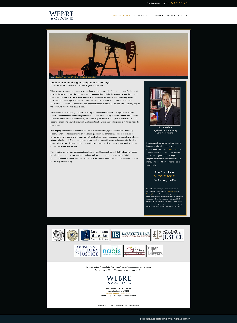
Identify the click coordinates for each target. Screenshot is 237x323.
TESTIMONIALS (140, 16)
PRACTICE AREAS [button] (120, 16)
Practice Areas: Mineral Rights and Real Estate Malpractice (76, 77)
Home (52, 77)
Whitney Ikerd (151, 194)
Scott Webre (172, 191)
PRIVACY (171, 319)
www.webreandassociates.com (118, 293)
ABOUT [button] (170, 16)
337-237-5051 (181, 3)
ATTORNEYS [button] (156, 16)
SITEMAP (178, 319)
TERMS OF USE (161, 319)
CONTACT (182, 16)
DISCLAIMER (150, 319)
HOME (142, 319)
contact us (172, 149)
